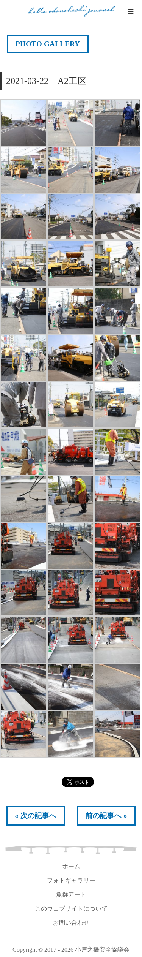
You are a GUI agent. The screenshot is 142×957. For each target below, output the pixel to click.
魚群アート (71, 894)
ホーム (71, 866)
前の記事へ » (106, 815)
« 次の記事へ (35, 815)
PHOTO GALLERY (48, 44)
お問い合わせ (71, 922)
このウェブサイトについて (71, 908)
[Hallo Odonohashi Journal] (71, 11)
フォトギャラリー (71, 880)
